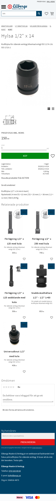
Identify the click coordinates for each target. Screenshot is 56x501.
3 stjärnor (8, 387)
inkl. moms (51, 2)
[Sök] (39, 13)
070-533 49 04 (15, 471)
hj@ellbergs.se (14, 475)
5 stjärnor (13, 387)
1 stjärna (4, 387)
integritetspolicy (37, 448)
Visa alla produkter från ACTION (15, 178)
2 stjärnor (6, 387)
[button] (3, 7)
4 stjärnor (11, 387)
